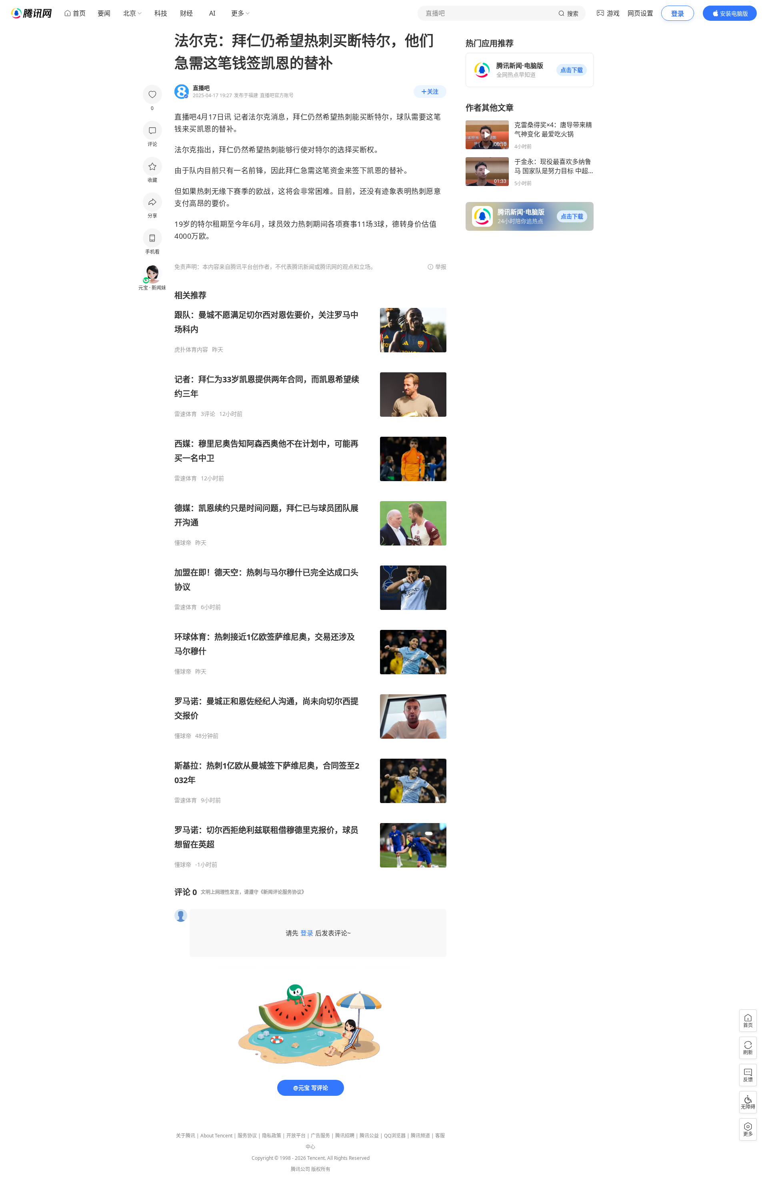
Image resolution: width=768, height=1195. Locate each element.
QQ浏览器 (395, 1135)
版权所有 (320, 1169)
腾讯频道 (420, 1135)
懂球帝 (182, 543)
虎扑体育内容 (191, 349)
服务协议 (247, 1135)
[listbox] (310, 579)
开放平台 (296, 1135)
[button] (571, 70)
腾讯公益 (369, 1135)
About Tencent (216, 1135)
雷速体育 (185, 414)
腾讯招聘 (344, 1135)
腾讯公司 (300, 1169)
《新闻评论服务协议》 (282, 892)
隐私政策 (271, 1135)
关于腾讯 (185, 1135)
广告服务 (320, 1135)
